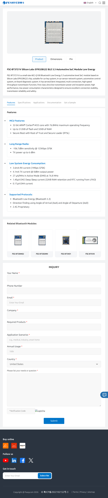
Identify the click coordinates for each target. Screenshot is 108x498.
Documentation (54, 102)
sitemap (91, 492)
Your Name (13, 273)
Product (39, 59)
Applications (38, 102)
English (90, 3)
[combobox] (54, 364)
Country (12, 359)
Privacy (83, 492)
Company (12, 310)
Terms (75, 492)
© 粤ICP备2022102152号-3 (54, 492)
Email (10, 297)
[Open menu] (103, 3)
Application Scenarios (18, 334)
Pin (71, 59)
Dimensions (56, 59)
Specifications (24, 102)
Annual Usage (14, 346)
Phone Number (14, 285)
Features (11, 102)
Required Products (17, 322)
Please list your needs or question (21, 371)
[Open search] (100, 3)
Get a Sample (70, 102)
